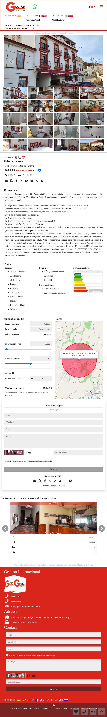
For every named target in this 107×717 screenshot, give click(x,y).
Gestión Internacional (24, 708)
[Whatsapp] (35, 7)
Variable (21, 378)
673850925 (53, 410)
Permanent (12, 378)
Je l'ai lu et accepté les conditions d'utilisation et (29, 461)
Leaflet (80, 398)
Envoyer (53, 469)
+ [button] (59, 324)
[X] (21, 180)
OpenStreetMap (89, 398)
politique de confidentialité (43, 461)
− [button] (59, 328)
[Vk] (32, 180)
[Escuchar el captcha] (29, 452)
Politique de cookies (61, 708)
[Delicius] (26, 180)
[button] (5, 528)
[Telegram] (42, 180)
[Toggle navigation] (101, 6)
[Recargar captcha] (26, 452)
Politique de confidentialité (43, 708)
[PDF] (12, 180)
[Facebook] (17, 180)
